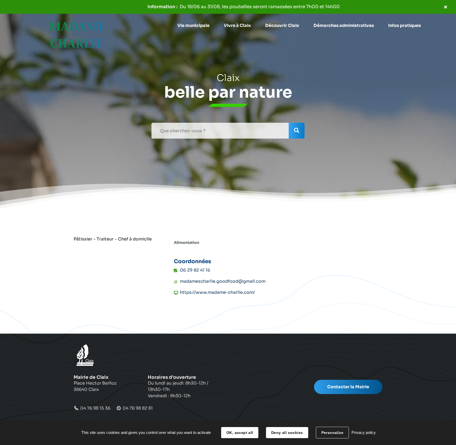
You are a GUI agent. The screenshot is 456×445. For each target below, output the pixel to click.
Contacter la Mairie (348, 387)
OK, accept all (239, 432)
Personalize (332, 432)
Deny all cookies (287, 432)
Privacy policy (364, 432)
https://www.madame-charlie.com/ (217, 292)
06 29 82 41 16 (195, 270)
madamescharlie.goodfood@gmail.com (222, 281)
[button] (193, 25)
